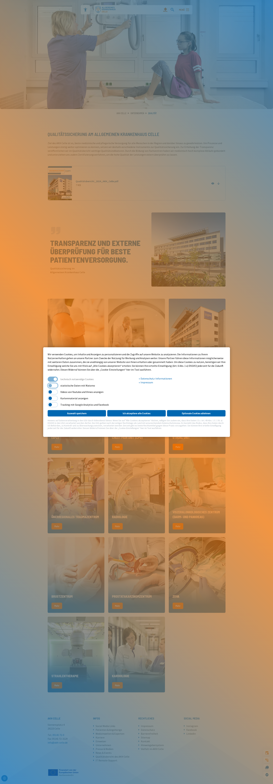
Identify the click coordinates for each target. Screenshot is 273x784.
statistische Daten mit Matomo (77, 385)
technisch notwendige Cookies (77, 379)
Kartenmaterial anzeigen (74, 398)
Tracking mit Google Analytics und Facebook (84, 404)
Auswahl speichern (77, 413)
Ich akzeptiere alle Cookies (136, 413)
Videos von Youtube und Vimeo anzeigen (81, 392)
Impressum (146, 382)
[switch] (53, 385)
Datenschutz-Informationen (156, 378)
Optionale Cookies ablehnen (196, 413)
